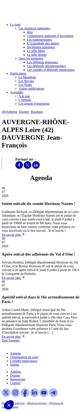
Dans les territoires (31, 58)
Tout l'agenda (11, 340)
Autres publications (31, 88)
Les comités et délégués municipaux (51, 70)
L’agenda (25, 100)
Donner (24, 112)
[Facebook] (19, 167)
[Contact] (47, 112)
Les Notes (25, 85)
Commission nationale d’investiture (50, 36)
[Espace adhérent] (52, 112)
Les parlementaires (39, 39)
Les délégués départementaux (46, 66)
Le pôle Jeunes (37, 54)
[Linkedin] (36, 167)
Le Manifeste (27, 77)
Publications (18, 73)
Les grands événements (34, 103)
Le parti (15, 24)
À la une (24, 96)
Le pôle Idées (36, 51)
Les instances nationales (34, 28)
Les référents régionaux (42, 62)
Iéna (30, 32)
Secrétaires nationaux (41, 47)
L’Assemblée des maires (43, 43)
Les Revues (26, 81)
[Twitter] (27, 167)
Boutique (37, 112)
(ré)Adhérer (9, 112)
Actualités (16, 92)
